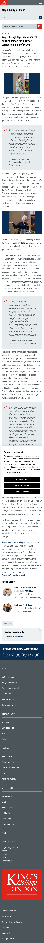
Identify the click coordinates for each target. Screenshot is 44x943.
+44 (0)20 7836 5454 (9, 842)
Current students (17, 728)
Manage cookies (16, 939)
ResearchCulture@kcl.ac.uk (13, 575)
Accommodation (17, 762)
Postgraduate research (19, 688)
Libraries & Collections (19, 768)
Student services (17, 757)
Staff (12, 734)
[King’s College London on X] (11, 655)
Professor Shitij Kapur (23, 605)
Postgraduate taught (18, 683)
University (7, 623)
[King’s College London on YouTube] (30, 655)
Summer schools (17, 699)
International (15, 694)
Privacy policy (15, 916)
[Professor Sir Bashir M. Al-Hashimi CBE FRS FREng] (8, 592)
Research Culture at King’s (13, 543)
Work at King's (16, 819)
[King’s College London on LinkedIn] (24, 655)
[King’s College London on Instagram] (18, 655)
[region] (22, 471)
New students (16, 722)
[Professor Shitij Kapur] (8, 608)
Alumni (13, 739)
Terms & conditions (17, 911)
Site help (13, 928)
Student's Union (16, 808)
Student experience (18, 705)
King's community (17, 824)
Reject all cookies (22, 485)
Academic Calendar (18, 779)
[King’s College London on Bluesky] (37, 655)
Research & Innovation (14, 636)
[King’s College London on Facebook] (5, 655)
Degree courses (17, 677)
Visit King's (15, 813)
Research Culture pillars (22, 243)
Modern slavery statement (19, 922)
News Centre (15, 796)
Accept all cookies (22, 491)
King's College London (13, 10)
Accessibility (14, 933)
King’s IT (14, 773)
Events (13, 802)
